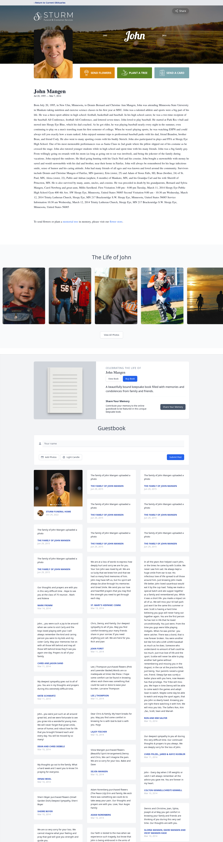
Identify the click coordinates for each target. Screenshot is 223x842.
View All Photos (111, 334)
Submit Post (175, 457)
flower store (116, 221)
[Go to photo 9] (65, 504)
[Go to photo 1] (51, 504)
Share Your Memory (173, 406)
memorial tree (70, 221)
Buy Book (130, 378)
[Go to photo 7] (62, 504)
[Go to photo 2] (52, 504)
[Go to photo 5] (58, 504)
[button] (58, 488)
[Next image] (79, 488)
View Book (113, 378)
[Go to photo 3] (54, 504)
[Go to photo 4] (56, 504)
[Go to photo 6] (60, 504)
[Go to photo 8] (63, 504)
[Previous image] (37, 488)
